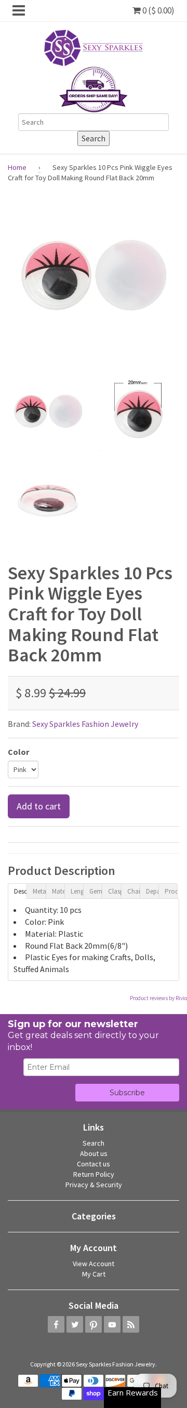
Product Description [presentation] (171, 891)
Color (18, 752)
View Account (93, 1263)
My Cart (93, 1274)
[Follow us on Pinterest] (93, 1324)
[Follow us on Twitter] (74, 1324)
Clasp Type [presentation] (114, 891)
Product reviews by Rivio (158, 998)
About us (94, 1153)
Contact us (93, 1163)
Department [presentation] (152, 891)
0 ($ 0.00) (158, 10)
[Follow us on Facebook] (56, 1324)
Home (17, 167)
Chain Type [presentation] (133, 891)
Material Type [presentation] (58, 891)
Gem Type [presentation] (95, 891)
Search (93, 1143)
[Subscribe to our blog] (131, 1324)
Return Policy (93, 1174)
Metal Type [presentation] (39, 891)
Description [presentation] (20, 891)
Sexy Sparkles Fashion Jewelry (85, 724)
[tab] (17, 890)
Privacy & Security (93, 1184)
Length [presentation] (77, 891)
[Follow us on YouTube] (112, 1324)
